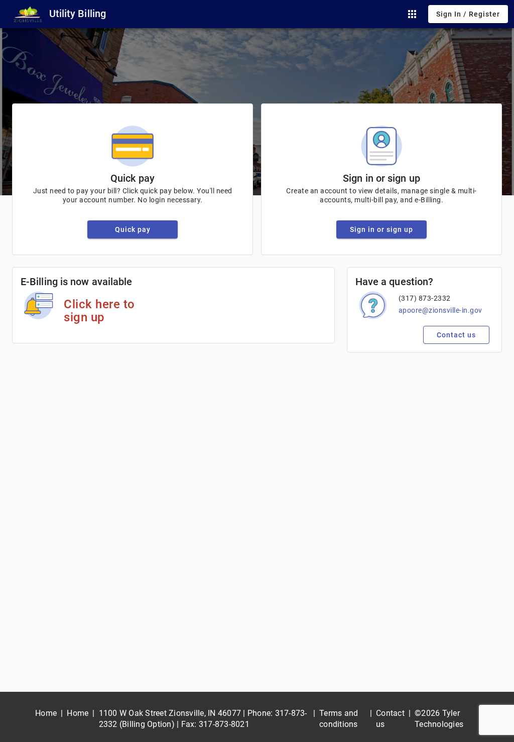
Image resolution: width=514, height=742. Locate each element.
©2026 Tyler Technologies (439, 718)
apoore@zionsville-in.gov (440, 310)
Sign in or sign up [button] (381, 229)
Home (46, 713)
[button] (412, 14)
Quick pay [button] (133, 229)
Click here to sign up (99, 310)
